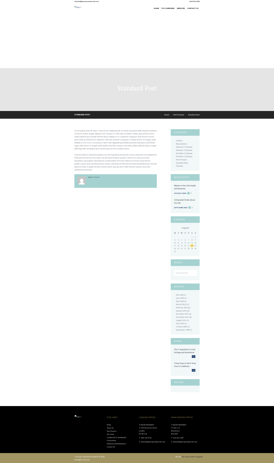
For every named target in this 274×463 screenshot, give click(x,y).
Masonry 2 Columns (184, 147)
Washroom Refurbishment (116, 444)
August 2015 (181, 320)
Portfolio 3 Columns (184, 156)
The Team (110, 434)
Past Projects (111, 431)
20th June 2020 (180, 208)
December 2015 (182, 314)
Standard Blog (182, 163)
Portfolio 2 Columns (184, 153)
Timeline (179, 166)
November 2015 (182, 317)
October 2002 (181, 326)
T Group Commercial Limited (86, 456)
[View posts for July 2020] (175, 227)
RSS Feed (179, 382)
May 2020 (180, 301)
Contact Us (111, 447)
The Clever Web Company (192, 456)
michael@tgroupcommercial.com (86, 1)
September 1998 (182, 330)
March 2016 (180, 304)
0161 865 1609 (178, 438)
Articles (179, 140)
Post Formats (178, 114)
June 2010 (180, 323)
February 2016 (182, 307)
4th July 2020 (180, 193)
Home (166, 114)
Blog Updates (181, 144)
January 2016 (181, 311)
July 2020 (179, 295)
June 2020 (180, 298)
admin (97, 177)
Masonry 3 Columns (184, 150)
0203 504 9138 (194, 1)
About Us (110, 428)
